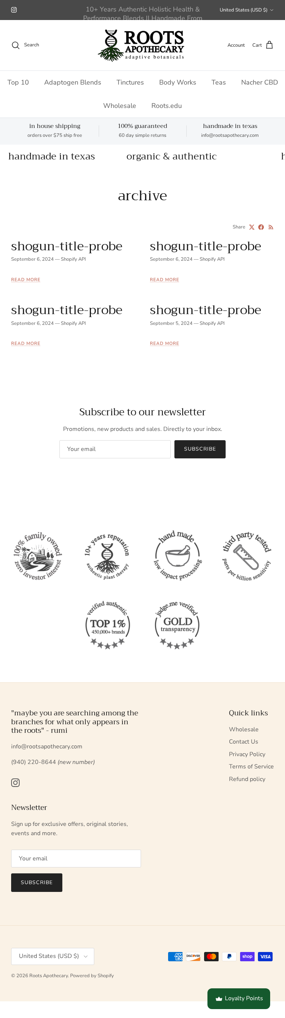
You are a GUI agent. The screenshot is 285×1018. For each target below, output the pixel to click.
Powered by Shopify (92, 975)
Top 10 (18, 82)
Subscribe (200, 448)
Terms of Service (251, 766)
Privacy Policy (247, 754)
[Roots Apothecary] (142, 45)
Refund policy (247, 779)
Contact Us (243, 742)
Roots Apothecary (48, 975)
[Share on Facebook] (261, 227)
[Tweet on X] (252, 227)
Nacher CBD (259, 82)
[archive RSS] (271, 227)
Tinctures (130, 82)
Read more (25, 280)
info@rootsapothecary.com (230, 135)
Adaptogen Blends (72, 82)
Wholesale (119, 105)
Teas (219, 82)
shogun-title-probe (66, 246)
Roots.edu (166, 105)
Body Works (177, 82)
